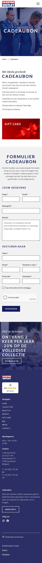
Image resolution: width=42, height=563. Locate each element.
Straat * (5, 265)
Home (4, 403)
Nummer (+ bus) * (29, 265)
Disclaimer (6, 554)
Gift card (6, 418)
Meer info (10, 509)
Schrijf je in (11, 361)
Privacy (28, 288)
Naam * (5, 194)
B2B (3, 421)
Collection (7, 407)
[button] (37, 3)
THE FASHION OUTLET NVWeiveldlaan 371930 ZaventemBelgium (9, 458)
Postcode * (6, 276)
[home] (8, 3)
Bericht (5, 217)
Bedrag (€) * (7, 206)
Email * (25, 194)
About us (6, 411)
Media (4, 425)
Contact (6, 428)
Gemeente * (27, 276)
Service (5, 414)
